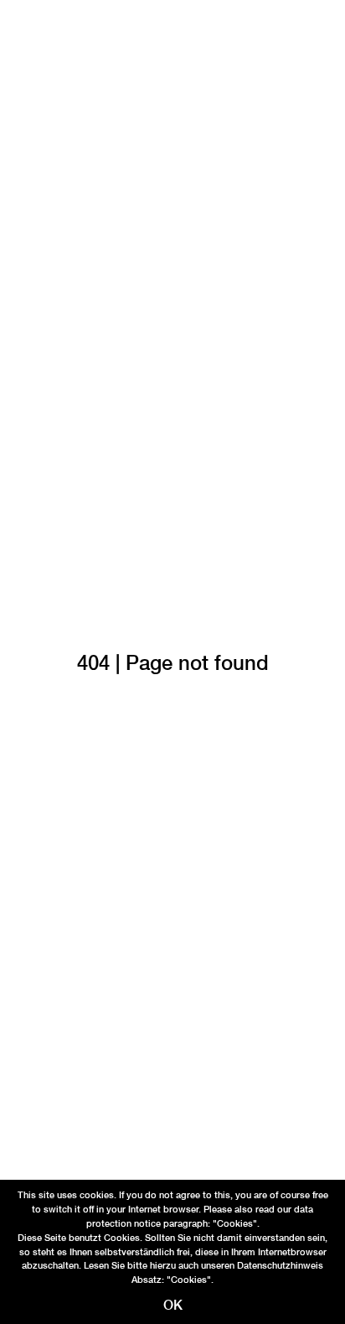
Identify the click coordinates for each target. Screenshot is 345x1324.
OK (173, 1305)
